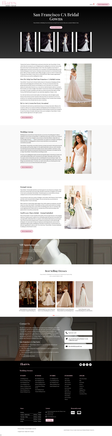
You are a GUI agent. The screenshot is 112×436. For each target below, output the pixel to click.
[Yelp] (87, 364)
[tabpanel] (27, 297)
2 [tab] (55, 316)
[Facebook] (80, 364)
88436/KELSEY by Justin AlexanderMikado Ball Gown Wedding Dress (65, 310)
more (32, 139)
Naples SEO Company (29, 431)
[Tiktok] (90, 364)
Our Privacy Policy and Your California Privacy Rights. (79, 430)
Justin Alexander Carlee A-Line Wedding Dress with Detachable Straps (84, 310)
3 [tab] (56, 316)
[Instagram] (84, 364)
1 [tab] (53, 316)
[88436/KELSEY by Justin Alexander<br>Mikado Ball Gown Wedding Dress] (65, 294)
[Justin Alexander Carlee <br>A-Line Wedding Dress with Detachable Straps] (84, 294)
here (49, 334)
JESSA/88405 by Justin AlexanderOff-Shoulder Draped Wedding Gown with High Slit (28, 310)
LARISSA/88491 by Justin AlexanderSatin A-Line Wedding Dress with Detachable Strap (46, 310)
